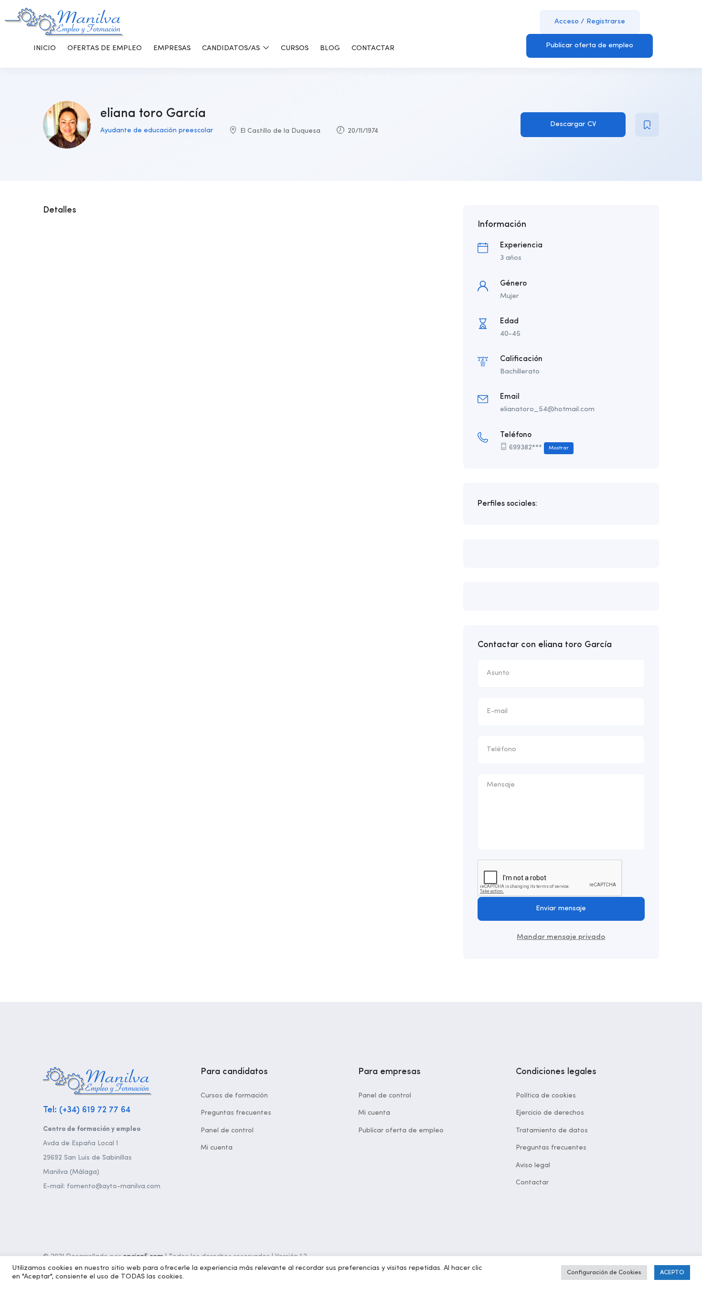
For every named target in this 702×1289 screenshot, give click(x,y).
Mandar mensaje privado (561, 937)
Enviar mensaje (561, 908)
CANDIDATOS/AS (232, 48)
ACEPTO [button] (672, 1272)
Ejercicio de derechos (550, 1112)
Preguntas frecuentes (236, 1112)
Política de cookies (546, 1095)
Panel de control (227, 1130)
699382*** (539, 447)
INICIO (44, 48)
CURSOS (294, 48)
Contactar (532, 1182)
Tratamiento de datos (552, 1130)
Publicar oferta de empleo (589, 45)
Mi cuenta (217, 1147)
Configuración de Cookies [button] (604, 1272)
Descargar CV (573, 124)
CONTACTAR (372, 48)
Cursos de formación (234, 1095)
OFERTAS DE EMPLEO (104, 48)
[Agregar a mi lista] (647, 125)
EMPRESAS (172, 48)
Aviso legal (533, 1165)
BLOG (330, 48)
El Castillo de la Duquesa (280, 131)
